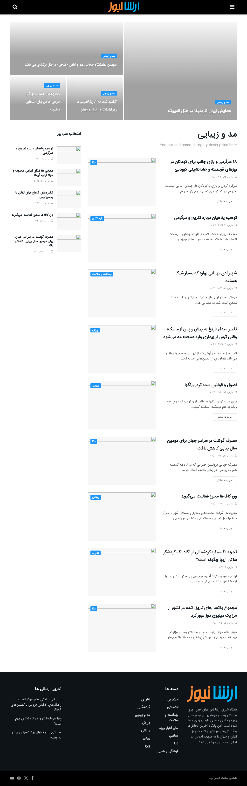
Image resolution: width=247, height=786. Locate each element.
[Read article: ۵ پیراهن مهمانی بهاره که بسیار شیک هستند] (122, 293)
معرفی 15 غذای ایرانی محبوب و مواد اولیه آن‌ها (33, 173)
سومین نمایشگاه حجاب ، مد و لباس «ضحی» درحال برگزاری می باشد (71, 64)
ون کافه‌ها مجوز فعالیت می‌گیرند (209, 496)
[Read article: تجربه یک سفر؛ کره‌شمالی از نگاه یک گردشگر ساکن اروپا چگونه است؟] (122, 572)
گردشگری (97, 219)
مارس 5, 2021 (226, 623)
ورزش (95, 330)
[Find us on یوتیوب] (12, 778)
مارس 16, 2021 (42, 181)
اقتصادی (172, 707)
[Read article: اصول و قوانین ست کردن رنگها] (122, 405)
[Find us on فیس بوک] (32, 778)
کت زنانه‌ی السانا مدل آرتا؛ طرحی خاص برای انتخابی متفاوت (42, 101)
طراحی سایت (229, 778)
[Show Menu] (232, 7)
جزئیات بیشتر (222, 200)
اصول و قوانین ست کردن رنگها (211, 384)
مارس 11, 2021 (226, 504)
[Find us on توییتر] (26, 778)
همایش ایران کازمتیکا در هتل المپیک (199, 110)
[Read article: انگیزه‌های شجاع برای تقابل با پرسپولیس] (69, 199)
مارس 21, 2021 (226, 225)
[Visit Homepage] (123, 7)
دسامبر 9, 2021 (220, 119)
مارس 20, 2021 (226, 288)
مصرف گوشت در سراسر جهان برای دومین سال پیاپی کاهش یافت (34, 241)
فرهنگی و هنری (168, 751)
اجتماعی (172, 699)
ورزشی (95, 386)
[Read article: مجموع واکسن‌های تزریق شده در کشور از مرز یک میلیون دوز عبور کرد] (122, 628)
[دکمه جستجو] (15, 7)
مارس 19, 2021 (226, 344)
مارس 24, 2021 (226, 177)
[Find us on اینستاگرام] (19, 778)
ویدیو (146, 738)
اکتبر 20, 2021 (107, 75)
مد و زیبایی (223, 102)
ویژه (147, 745)
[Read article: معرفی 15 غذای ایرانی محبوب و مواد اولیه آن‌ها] (69, 177)
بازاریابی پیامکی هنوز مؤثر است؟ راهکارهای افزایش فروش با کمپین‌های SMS (36, 705)
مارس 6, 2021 (226, 567)
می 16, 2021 (50, 119)
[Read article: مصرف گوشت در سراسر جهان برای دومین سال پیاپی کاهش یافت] (122, 461)
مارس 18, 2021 (226, 392)
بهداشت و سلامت (101, 274)
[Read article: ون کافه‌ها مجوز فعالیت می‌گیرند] (122, 516)
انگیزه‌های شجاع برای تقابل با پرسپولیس (34, 195)
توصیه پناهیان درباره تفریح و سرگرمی (205, 217)
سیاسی (173, 735)
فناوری (95, 553)
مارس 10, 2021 (42, 203)
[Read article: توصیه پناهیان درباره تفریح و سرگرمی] (122, 238)
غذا (94, 163)
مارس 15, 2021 (226, 456)
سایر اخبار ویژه (168, 728)
